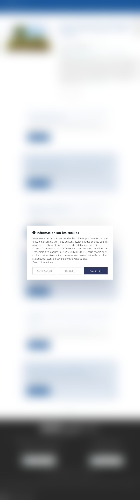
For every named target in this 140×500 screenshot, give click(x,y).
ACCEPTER (95, 270)
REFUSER (70, 270)
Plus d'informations (42, 262)
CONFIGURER (44, 270)
